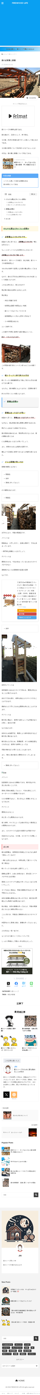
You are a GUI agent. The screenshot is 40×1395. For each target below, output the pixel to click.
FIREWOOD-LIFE (20, 3)
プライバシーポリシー (36, 1393)
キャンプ (18, 1344)
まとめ (8, 219)
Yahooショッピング (25, 617)
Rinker (24, 606)
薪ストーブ (15, 991)
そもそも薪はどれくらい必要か (16, 199)
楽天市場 (21, 614)
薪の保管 (27, 1351)
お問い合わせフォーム (30, 1393)
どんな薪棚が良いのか (15, 214)
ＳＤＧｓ (32, 1354)
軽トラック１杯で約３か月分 (17, 205)
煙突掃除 (13, 1351)
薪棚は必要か (10, 209)
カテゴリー (20, 1359)
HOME (21, 1380)
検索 (36, 1195)
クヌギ (27, 1344)
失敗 (26, 1348)
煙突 (4, 1351)
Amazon (21, 610)
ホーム (3, 1393)
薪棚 (13, 994)
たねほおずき (7, 1344)
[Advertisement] (20, 25)
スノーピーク (17, 1348)
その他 (23, 1393)
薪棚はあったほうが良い (15, 212)
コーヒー (6, 1348)
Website (14, 1098)
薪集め (23, 1354)
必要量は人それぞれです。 (16, 202)
